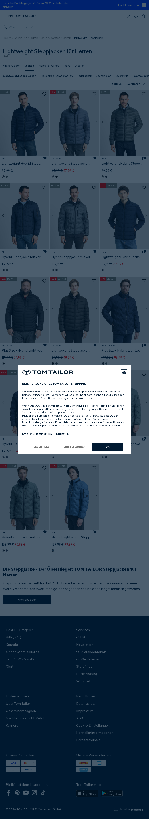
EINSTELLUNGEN (74, 446)
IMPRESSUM (62, 434)
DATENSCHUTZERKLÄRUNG (37, 434)
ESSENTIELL (42, 446)
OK (107, 446)
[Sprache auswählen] (124, 373)
